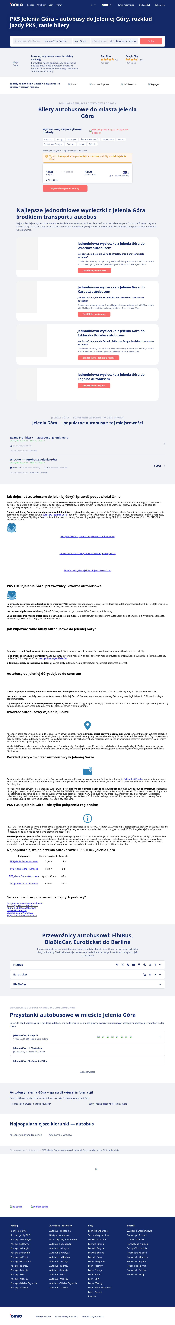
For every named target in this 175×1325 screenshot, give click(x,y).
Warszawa (108, 139)
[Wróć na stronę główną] (18, 5)
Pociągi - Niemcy (19, 1265)
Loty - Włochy (95, 1283)
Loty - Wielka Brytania (99, 1287)
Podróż (131, 1225)
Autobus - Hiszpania (60, 1230)
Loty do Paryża (96, 1248)
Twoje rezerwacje (126, 5)
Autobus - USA (57, 1274)
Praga (60, 139)
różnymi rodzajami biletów (53, 658)
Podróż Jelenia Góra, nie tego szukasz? (31, 1103)
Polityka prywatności (92, 1316)
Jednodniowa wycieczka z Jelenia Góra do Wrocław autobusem (111, 245)
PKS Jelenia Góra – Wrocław (24, 861)
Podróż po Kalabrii (137, 1252)
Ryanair (92, 1296)
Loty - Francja (95, 1270)
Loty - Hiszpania (96, 1261)
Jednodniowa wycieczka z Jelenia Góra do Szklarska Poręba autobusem (111, 333)
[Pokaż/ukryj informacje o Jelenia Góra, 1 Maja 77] (160, 1037)
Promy (59, 5)
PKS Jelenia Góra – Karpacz (24, 868)
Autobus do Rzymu (59, 1248)
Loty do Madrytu (97, 1239)
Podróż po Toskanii (137, 1235)
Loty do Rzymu (96, 1243)
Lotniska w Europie (98, 1230)
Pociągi (30, 5)
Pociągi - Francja (19, 1270)
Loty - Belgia (94, 1274)
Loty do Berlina (96, 1252)
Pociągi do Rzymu (20, 1243)
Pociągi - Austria (19, 1287)
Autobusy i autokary (60, 1225)
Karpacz (48, 139)
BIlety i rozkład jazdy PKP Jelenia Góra (108, 1103)
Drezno (70, 144)
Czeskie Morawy (135, 1239)
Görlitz (92, 144)
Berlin (121, 139)
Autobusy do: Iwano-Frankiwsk (26, 1134)
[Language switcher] (107, 5)
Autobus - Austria (58, 1287)
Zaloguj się (160, 5)
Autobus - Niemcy (58, 1265)
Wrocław (72, 139)
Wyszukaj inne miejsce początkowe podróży (110, 131)
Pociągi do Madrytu (21, 1239)
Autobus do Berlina (59, 1257)
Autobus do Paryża (59, 1252)
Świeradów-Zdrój (90, 139)
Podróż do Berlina (136, 1270)
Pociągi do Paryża (20, 1248)
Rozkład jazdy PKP (20, 1235)
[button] (81, 41)
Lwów (82, 144)
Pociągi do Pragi (19, 1257)
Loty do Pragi (95, 1257)
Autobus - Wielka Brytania (63, 1283)
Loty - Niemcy (95, 1265)
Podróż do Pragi (136, 1274)
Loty (51, 5)
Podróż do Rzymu (136, 1261)
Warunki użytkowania (66, 1316)
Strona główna (17, 1150)
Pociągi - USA (18, 1274)
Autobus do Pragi (58, 1261)
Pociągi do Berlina (20, 1252)
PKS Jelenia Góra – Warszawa (24, 876)
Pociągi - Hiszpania (21, 1261)
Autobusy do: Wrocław (60, 1134)
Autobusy (41, 5)
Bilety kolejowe (19, 1230)
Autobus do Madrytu (60, 1243)
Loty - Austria (95, 1291)
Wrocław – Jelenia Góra (55, 514)
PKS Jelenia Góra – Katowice (24, 883)
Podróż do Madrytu (137, 1257)
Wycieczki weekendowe (139, 1230)
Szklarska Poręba (53, 144)
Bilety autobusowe (59, 1235)
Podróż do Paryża (136, 1265)
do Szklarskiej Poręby (132, 779)
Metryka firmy (43, 1316)
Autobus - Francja (58, 1270)
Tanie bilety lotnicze (98, 1235)
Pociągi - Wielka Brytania (24, 1283)
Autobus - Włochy (58, 1278)
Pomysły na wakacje (137, 1243)
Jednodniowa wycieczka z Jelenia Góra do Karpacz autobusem (111, 289)
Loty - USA (93, 1278)
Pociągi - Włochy (19, 1278)
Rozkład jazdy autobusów (63, 1239)
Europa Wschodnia (137, 1248)
